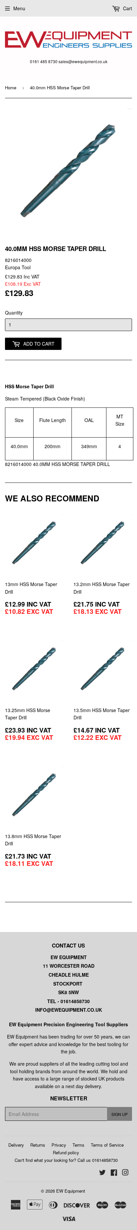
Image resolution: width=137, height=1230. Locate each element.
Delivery (16, 1145)
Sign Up (119, 1114)
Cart (127, 8)
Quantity (14, 312)
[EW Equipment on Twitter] (102, 1173)
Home (10, 87)
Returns (37, 1145)
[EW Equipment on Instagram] (125, 1173)
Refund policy (66, 1152)
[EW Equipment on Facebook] (113, 1173)
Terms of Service (107, 1145)
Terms (78, 1145)
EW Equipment (70, 1191)
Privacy (59, 1145)
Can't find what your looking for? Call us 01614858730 (66, 1160)
